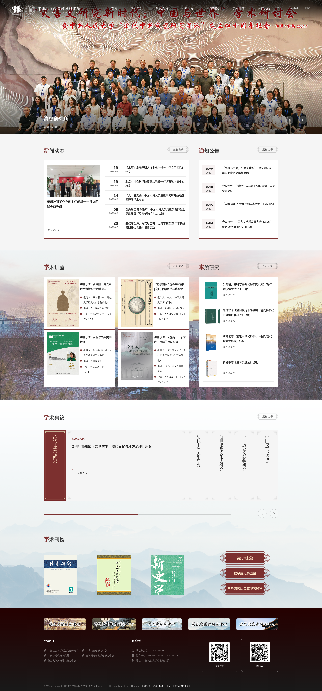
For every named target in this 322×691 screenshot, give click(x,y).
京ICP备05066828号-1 (179, 685)
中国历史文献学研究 (244, 453)
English (294, 8)
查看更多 (178, 149)
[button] (289, 120)
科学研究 (213, 8)
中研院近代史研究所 (58, 655)
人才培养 (187, 8)
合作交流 (264, 8)
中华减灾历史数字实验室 (244, 588)
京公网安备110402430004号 (153, 685)
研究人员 (162, 8)
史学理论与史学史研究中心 (100, 655)
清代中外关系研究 (198, 451)
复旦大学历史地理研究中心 (62, 660)
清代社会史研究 (55, 449)
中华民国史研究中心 (96, 650)
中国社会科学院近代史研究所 (63, 650)
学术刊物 (238, 8)
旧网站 (306, 8)
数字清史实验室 (245, 573)
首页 (114, 8)
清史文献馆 (245, 558)
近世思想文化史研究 (221, 453)
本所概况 (136, 8)
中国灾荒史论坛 (267, 449)
